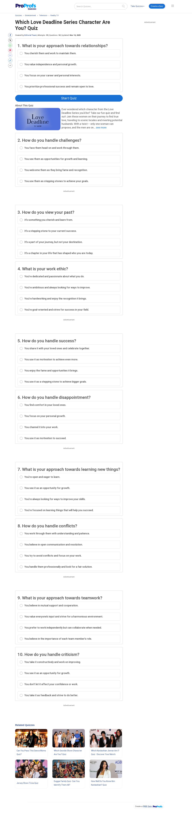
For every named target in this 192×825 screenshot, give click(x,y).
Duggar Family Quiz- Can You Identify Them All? (67, 783)
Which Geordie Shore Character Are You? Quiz (68, 752)
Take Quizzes (137, 6)
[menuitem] (137, 7)
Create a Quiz (157, 6)
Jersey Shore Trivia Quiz (27, 783)
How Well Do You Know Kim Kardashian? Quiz (103, 783)
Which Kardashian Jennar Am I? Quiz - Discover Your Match (105, 752)
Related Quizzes (25, 725)
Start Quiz (69, 98)
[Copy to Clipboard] (11, 60)
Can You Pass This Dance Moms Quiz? (31, 752)
